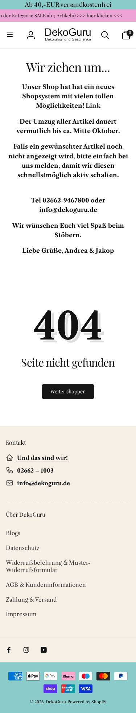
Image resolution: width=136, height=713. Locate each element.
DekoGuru (56, 701)
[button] (10, 35)
